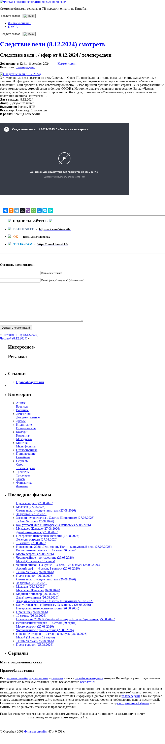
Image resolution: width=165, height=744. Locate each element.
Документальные (28, 417)
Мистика (22, 442)
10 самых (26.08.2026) (31, 615)
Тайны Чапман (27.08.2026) (35, 521)
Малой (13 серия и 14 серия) (35, 561)
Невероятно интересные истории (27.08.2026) (47, 536)
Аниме (21, 403)
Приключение (25, 453)
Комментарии (67, 63)
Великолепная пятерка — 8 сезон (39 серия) (46, 623)
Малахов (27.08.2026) (30, 506)
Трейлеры (23, 471)
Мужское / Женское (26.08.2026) (38, 590)
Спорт (20, 464)
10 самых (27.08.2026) (31, 543)
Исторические (26, 428)
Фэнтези (22, 486)
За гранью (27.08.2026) (31, 514)
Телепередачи (25, 67)
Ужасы (20, 479)
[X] (22, 210)
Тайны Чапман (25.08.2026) (35, 641)
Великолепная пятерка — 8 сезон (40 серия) (46, 550)
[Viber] (28, 210)
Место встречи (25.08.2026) (35, 626)
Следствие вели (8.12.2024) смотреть (52, 44)
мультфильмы (38, 678)
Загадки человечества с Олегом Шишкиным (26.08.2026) (55, 601)
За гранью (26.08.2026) (31, 583)
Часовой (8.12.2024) (13, 338)
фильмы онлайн (17, 678)
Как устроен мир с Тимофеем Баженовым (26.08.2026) (53, 604)
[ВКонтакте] (5, 210)
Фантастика (24, 482)
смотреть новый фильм (133, 703)
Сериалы (22, 461)
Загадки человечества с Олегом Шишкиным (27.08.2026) (55, 517)
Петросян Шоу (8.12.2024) (20, 334)
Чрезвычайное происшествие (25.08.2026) (45, 630)
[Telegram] (16, 210)
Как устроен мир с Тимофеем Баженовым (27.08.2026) (53, 525)
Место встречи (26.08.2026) (35, 554)
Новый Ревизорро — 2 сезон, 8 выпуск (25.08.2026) (51, 633)
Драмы (21, 421)
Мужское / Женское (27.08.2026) (38, 528)
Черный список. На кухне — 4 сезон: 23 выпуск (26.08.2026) (58, 565)
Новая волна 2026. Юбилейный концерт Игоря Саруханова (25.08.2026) (65, 619)
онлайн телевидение (89, 678)
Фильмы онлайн (19, 23)
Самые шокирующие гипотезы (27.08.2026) (46, 510)
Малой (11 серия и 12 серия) (35, 637)
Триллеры (23, 475)
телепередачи (131, 696)
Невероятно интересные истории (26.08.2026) (47, 608)
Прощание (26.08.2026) (32, 612)
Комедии (22, 432)
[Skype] (44, 210)
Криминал (23, 435)
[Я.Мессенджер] (50, 210)
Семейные (23, 457)
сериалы (57, 678)
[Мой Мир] (39, 210)
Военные (22, 410)
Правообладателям (30, 382)
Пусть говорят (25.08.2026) (34, 644)
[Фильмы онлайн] (33, 1)
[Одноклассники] (11, 210)
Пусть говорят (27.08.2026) (34, 503)
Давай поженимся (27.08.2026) (37, 532)
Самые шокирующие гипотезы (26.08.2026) (46, 579)
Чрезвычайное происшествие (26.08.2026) (45, 557)
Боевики (22, 406)
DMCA (13, 26)
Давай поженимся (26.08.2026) (37, 597)
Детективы (23, 413)
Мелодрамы (24, 439)
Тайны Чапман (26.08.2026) (35, 572)
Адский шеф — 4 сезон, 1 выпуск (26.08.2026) (48, 568)
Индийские (24, 424)
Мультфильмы (26, 446)
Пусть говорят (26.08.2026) (34, 575)
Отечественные (26, 450)
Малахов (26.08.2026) (30, 586)
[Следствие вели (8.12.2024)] (20, 74)
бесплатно (87, 682)
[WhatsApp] (33, 210)
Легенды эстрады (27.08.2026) (36, 539)
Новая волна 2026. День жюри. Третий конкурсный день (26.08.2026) (63, 546)
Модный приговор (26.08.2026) (37, 594)
